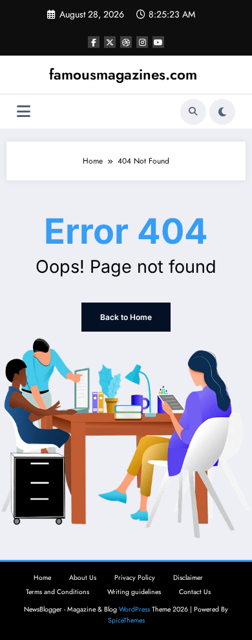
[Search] (193, 112)
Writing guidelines (134, 592)
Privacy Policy (134, 577)
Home (42, 577)
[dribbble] (126, 42)
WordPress (134, 609)
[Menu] (23, 111)
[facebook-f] (94, 42)
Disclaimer (188, 577)
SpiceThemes (126, 620)
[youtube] (158, 42)
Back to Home (126, 317)
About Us (82, 577)
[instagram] (142, 42)
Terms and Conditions (57, 592)
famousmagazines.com (123, 74)
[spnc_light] (222, 112)
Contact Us (195, 592)
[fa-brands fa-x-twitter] (110, 42)
